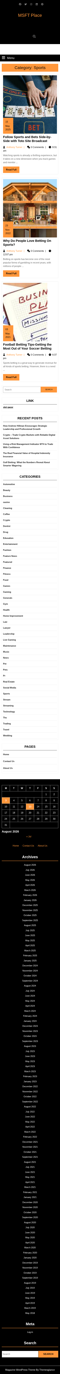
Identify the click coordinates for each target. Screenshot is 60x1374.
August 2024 (30, 985)
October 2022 (30, 1096)
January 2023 (30, 1081)
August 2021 (30, 1162)
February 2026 (30, 895)
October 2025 (30, 915)
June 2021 (30, 1172)
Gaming (7, 592)
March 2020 (30, 1247)
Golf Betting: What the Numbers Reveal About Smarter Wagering (26, 464)
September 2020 (30, 1217)
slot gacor (8, 407)
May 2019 (30, 1298)
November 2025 (30, 910)
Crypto (6, 520)
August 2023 (30, 1046)
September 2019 (30, 1278)
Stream (6, 699)
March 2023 (30, 1071)
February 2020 (30, 1252)
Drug (5, 532)
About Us (8, 768)
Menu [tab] (10, 58)
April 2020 (30, 1242)
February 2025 (30, 955)
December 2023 (30, 1026)
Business (8, 496)
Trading (7, 723)
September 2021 (30, 1157)
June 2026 (30, 875)
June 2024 (30, 996)
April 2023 (30, 1066)
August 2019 (30, 1283)
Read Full (12, 170)
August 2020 (30, 1222)
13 (30, 806)
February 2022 (30, 1137)
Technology (9, 711)
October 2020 (30, 1212)
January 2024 (30, 1021)
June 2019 (30, 1293)
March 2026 (30, 890)
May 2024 (30, 1001)
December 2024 (30, 965)
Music (6, 652)
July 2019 (30, 1288)
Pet (4, 663)
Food (5, 580)
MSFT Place (30, 15)
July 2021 (30, 1167)
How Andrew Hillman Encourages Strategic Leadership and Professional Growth (25, 427)
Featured (7, 562)
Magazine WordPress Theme (20, 1370)
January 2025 (30, 960)
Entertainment (10, 544)
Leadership (8, 634)
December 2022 (30, 1086)
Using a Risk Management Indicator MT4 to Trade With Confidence (28, 446)
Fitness (6, 574)
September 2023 (30, 1041)
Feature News (10, 556)
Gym (5, 604)
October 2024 (30, 975)
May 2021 (30, 1177)
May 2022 (30, 1121)
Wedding (7, 735)
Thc (5, 717)
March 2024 (30, 1011)
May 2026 (30, 880)
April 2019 (30, 1303)
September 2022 (30, 1101)
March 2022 (30, 1132)
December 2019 (30, 1262)
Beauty (6, 490)
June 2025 (30, 935)
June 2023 (30, 1056)
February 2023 (30, 1076)
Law (5, 622)
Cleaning (7, 508)
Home (6, 754)
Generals (7, 598)
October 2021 (30, 1152)
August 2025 (30, 925)
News (6, 657)
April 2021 (30, 1182)
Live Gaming (9, 640)
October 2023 (30, 1036)
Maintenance (9, 646)
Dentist (6, 526)
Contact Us (8, 761)
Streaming (8, 705)
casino (6, 502)
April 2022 (30, 1126)
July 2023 (30, 1051)
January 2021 (30, 1197)
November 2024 (30, 970)
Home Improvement (13, 616)
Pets (5, 669)
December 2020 (30, 1202)
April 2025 (30, 945)
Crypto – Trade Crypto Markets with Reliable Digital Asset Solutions (29, 436)
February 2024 (30, 1016)
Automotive (9, 484)
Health (6, 610)
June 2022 (30, 1116)
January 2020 (30, 1257)
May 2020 (30, 1237)
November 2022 (30, 1091)
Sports (6, 693)
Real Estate (9, 681)
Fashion (7, 550)
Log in (30, 1332)
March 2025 (30, 950)
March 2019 (30, 1308)
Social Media (9, 687)
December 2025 (30, 905)
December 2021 (30, 1142)
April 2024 (30, 1006)
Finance (7, 568)
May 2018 (30, 1313)
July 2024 (30, 991)
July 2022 (30, 1111)
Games (6, 586)
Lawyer (6, 628)
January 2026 (30, 900)
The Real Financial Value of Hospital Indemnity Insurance (26, 455)
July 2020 (30, 1227)
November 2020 (30, 1207)
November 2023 (30, 1031)
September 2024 (30, 980)
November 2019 (30, 1267)
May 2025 (30, 940)
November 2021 (30, 1147)
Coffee (6, 514)
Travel (6, 729)
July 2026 (30, 870)
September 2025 (30, 920)
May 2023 (30, 1061)
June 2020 (30, 1232)
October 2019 (30, 1273)
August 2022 (30, 1106)
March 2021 (30, 1187)
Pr (4, 675)
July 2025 (30, 930)
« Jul (28, 836)
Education (8, 538)
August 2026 (30, 865)
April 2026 (30, 885)
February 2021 (30, 1192)
